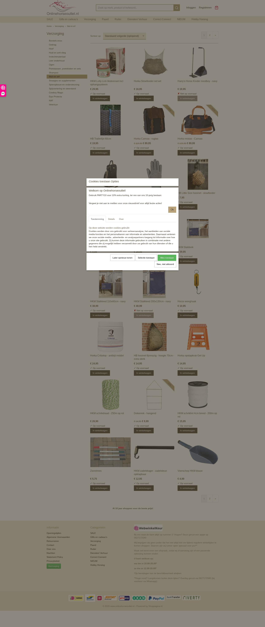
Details (111, 219)
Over (121, 219)
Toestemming (97, 219)
